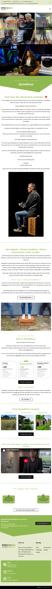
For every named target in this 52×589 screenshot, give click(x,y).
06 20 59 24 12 (16, 1)
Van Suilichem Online (46, 587)
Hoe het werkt (47, 547)
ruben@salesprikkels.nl (32, 3)
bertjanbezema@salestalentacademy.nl (14, 3)
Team (37, 547)
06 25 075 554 (6, 1)
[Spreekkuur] (7, 9)
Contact (38, 552)
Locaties (46, 550)
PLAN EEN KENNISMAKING (42, 523)
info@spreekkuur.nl (28, 1)
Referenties (39, 550)
